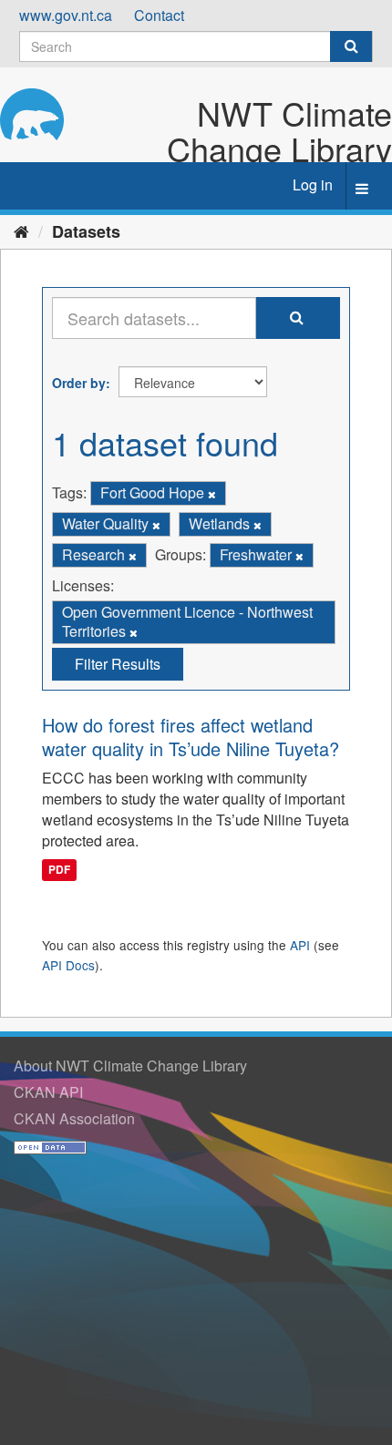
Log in (313, 184)
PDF (59, 870)
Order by (79, 383)
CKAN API (48, 1091)
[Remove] (212, 494)
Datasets (86, 231)
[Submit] (351, 46)
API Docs (68, 965)
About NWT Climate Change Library (130, 1065)
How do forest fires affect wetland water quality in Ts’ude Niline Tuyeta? (190, 737)
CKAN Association (74, 1118)
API (300, 945)
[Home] (21, 230)
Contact (159, 15)
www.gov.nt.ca (65, 15)
